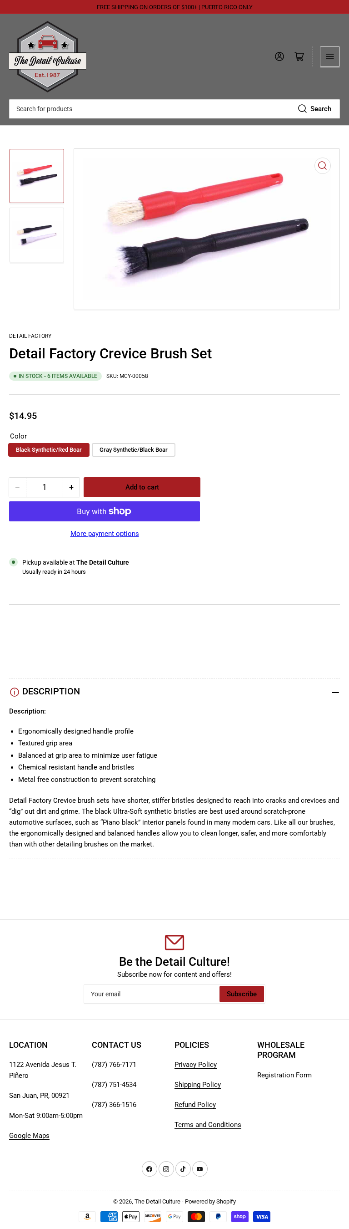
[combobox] (174, 108)
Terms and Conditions (207, 1125)
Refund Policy (195, 1105)
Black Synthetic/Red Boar (49, 449)
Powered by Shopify (210, 1201)
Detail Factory (30, 336)
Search (320, 109)
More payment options (104, 534)
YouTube (22, 624)
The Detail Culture (157, 1201)
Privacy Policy (195, 1065)
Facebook (24, 657)
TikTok (19, 635)
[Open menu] (330, 56)
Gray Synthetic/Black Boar (134, 449)
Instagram (24, 646)
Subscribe (242, 994)
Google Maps (29, 1136)
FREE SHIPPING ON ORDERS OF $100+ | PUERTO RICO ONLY (175, 7)
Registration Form (284, 1075)
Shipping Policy (197, 1085)
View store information (54, 582)
